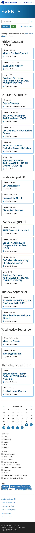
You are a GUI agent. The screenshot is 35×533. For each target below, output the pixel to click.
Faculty (5, 442)
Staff (5, 445)
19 (17, 421)
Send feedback (6, 513)
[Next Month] (31, 406)
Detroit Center (8, 457)
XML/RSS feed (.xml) (8, 510)
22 (31, 421)
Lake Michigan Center (10, 462)
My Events (6, 26)
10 (8, 418)
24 (8, 425)
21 (27, 421)
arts (23, 486)
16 (4, 421)
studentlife (19, 489)
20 (22, 421)
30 (22, 412)
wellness (28, 489)
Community (7, 439)
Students (6, 447)
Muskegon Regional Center (12, 467)
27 (8, 412)
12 (17, 418)
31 (27, 412)
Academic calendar (7, 499)
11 (13, 418)
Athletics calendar (7, 502)
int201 (11, 489)
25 (13, 425)
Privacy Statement (7, 527)
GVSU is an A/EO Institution (10, 525)
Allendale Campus (9, 454)
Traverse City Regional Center (13, 478)
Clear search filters (7, 517)
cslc (28, 486)
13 (22, 418)
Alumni (5, 437)
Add (13, 26)
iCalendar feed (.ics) (7, 506)
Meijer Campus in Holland (11, 465)
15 (31, 418)
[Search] (32, 21)
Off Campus (7, 470)
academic (5, 486)
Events (10, 11)
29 (17, 412)
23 (4, 425)
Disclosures (21, 527)
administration (15, 486)
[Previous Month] (3, 406)
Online (5, 473)
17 (8, 421)
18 (13, 421)
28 (13, 412)
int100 (4, 489)
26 (4, 412)
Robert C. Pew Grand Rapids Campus (15, 475)
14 (27, 418)
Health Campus (8, 459)
